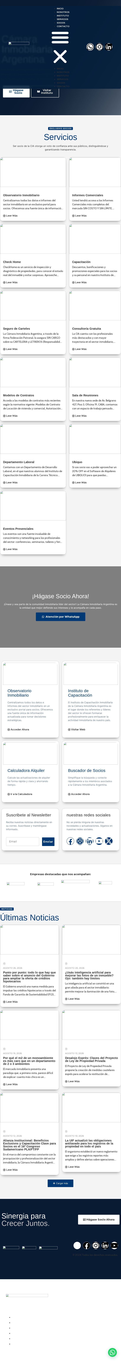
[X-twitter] (109, 841)
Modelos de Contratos (18, 395)
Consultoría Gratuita (86, 328)
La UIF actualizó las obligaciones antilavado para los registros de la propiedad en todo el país (89, 1143)
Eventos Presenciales (18, 528)
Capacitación (81, 262)
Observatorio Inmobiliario (21, 195)
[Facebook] (70, 841)
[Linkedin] (108, 47)
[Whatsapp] (90, 47)
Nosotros (63, 12)
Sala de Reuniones (85, 395)
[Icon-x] (77, 1245)
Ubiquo (77, 462)
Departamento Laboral (18, 462)
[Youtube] (99, 841)
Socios (61, 22)
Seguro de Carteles (16, 328)
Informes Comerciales (87, 195)
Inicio (60, 8)
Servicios (62, 19)
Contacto (63, 26)
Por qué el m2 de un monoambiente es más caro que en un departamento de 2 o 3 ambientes (29, 1060)
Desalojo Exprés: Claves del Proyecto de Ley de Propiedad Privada (91, 1059)
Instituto (63, 15)
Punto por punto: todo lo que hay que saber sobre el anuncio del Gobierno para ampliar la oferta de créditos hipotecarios (29, 977)
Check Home (12, 262)
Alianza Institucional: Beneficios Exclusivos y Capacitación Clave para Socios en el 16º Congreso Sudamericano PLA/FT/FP (29, 1145)
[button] (60, 47)
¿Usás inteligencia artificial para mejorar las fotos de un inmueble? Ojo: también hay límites (89, 975)
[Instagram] (99, 47)
